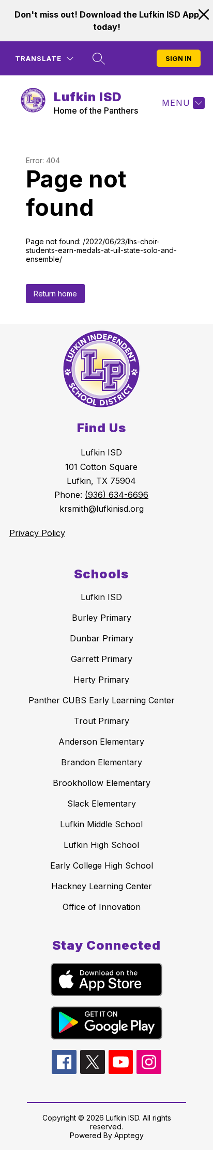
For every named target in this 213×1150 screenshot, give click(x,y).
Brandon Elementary (101, 762)
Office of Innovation (102, 907)
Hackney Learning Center (101, 886)
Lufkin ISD (101, 597)
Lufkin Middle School (101, 824)
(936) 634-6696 (116, 495)
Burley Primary (101, 617)
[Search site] (99, 58)
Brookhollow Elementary (101, 783)
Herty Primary (101, 679)
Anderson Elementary (101, 741)
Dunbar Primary (101, 638)
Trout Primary (101, 721)
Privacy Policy (37, 533)
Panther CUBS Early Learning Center (101, 700)
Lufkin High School (101, 845)
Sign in (178, 58)
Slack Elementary (101, 803)
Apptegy (129, 1135)
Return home (55, 293)
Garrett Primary (101, 659)
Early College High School (101, 865)
